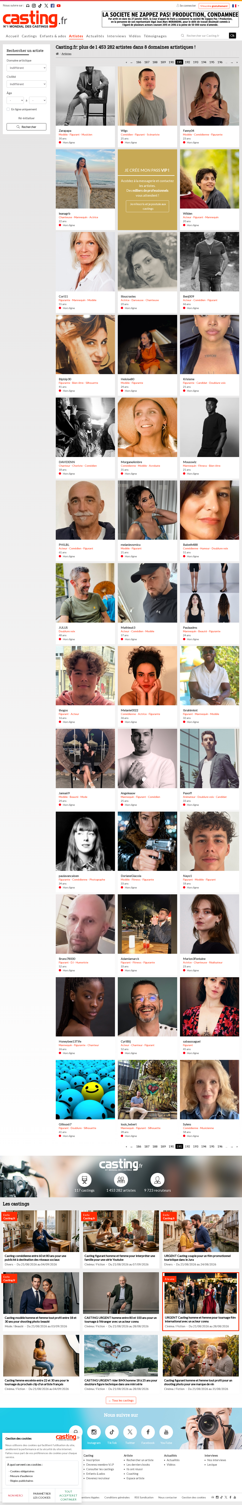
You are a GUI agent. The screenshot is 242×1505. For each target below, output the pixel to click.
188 (154, 62)
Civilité (11, 76)
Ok (232, 35)
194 (203, 62)
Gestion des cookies (194, 1497)
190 (171, 62)
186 (138, 62)
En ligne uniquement (24, 109)
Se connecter (188, 5)
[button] (235, 6)
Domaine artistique (19, 60)
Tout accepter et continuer (68, 1495)
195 (211, 62)
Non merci (15, 1495)
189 (163, 62)
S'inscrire (214, 6)
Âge (9, 93)
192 (187, 62)
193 (195, 62)
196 (220, 62)
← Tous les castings (121, 1400)
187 (146, 62)
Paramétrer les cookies (42, 1495)
